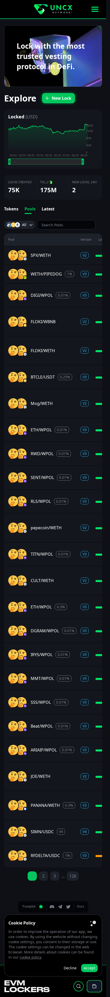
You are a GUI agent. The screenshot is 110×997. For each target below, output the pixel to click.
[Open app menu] (95, 9)
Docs (80, 906)
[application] (53, 144)
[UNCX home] (53, 9)
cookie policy (30, 957)
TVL (42, 182)
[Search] (78, 986)
